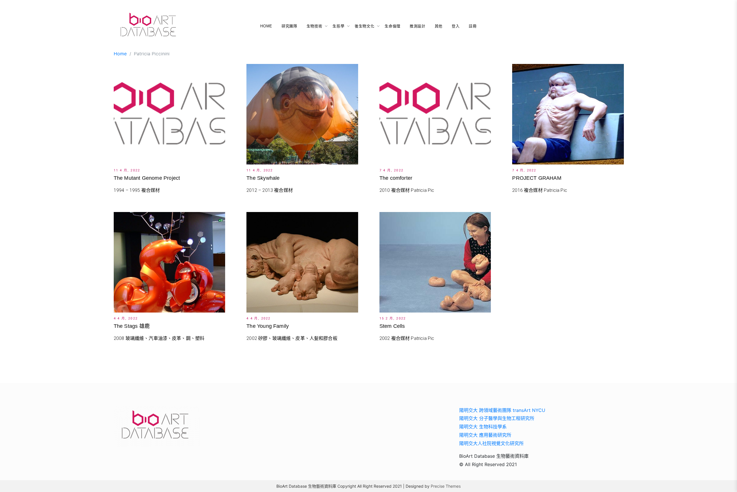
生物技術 (314, 26)
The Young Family (267, 326)
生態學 (338, 26)
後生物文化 (364, 26)
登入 (455, 26)
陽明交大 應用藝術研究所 (485, 435)
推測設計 (418, 26)
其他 (438, 26)
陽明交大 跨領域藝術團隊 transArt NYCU (502, 410)
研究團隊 (289, 26)
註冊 (472, 26)
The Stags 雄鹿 (132, 326)
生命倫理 (392, 26)
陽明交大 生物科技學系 (483, 426)
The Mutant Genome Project (147, 178)
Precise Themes (446, 486)
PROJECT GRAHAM (536, 178)
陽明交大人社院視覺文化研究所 (491, 443)
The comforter (395, 178)
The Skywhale (263, 178)
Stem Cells (392, 326)
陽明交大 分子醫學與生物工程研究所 (496, 418)
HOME (266, 26)
